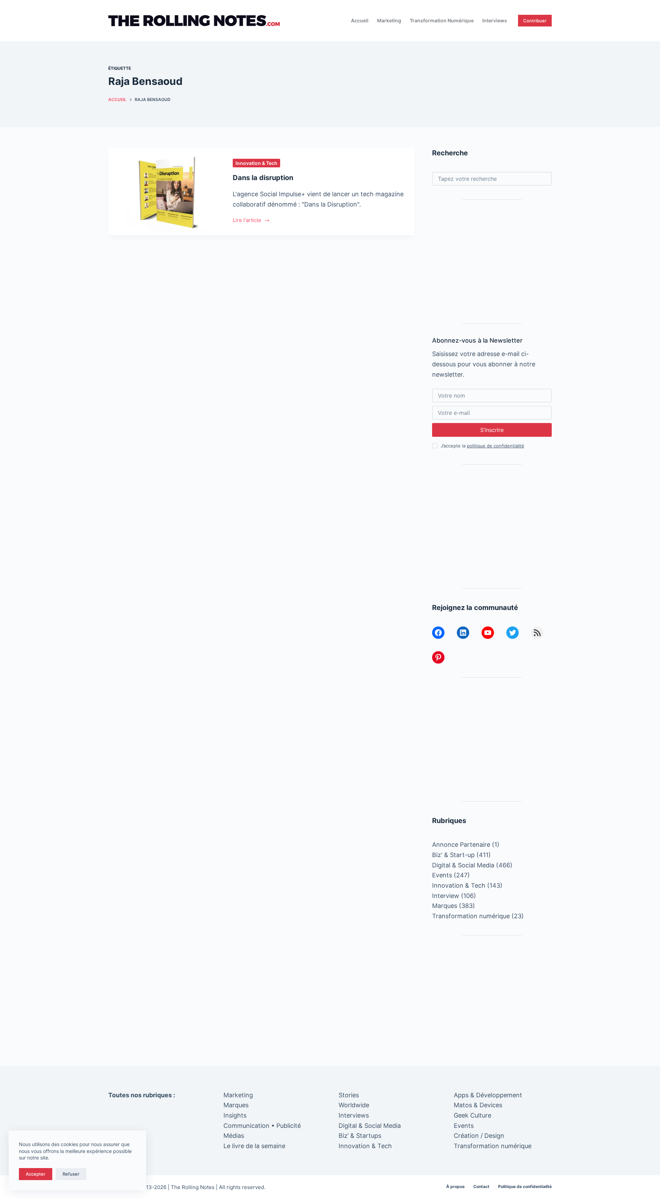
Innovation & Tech (256, 163)
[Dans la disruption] (165, 191)
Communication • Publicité (262, 1125)
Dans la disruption (263, 178)
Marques (444, 905)
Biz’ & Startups (360, 1135)
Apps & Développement (488, 1095)
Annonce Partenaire (461, 844)
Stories (349, 1095)
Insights (234, 1115)
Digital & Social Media (463, 865)
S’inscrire (492, 429)
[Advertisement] (492, 261)
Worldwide (354, 1105)
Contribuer (535, 20)
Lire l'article (247, 221)
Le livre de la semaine (254, 1146)
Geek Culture (472, 1115)
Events (442, 875)
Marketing (389, 20)
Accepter (35, 1174)
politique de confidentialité (495, 445)
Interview (445, 895)
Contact (481, 1186)
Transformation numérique (442, 20)
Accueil (359, 20)
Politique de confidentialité (525, 1186)
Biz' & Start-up (453, 854)
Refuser (71, 1174)
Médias (233, 1135)
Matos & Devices (478, 1105)
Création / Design (479, 1135)
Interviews (494, 20)
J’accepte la (482, 445)
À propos (455, 1186)
